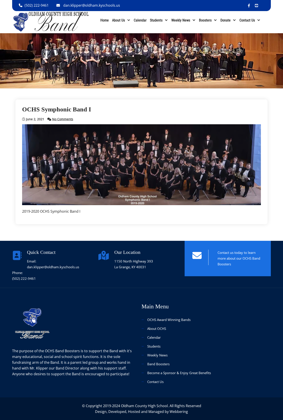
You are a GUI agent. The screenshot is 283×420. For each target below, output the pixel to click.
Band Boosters (158, 364)
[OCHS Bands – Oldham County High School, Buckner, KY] (51, 21)
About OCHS (156, 328)
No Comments (62, 119)
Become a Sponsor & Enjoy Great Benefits (179, 373)
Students (156, 20)
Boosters (205, 20)
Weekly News (180, 20)
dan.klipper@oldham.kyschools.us (91, 5)
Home (104, 20)
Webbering (179, 411)
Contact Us (247, 20)
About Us (118, 20)
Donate (225, 20)
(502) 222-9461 (37, 5)
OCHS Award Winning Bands (169, 319)
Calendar (140, 20)
